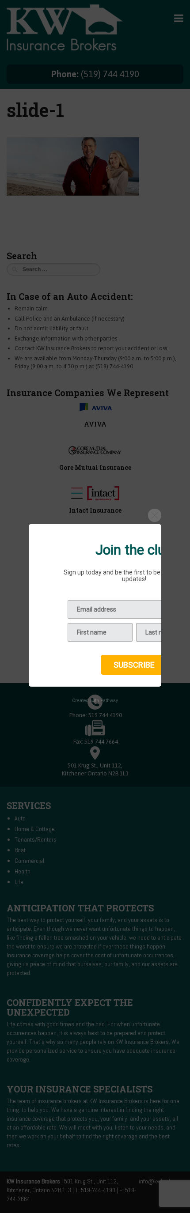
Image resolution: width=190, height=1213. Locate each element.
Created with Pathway (95, 700)
